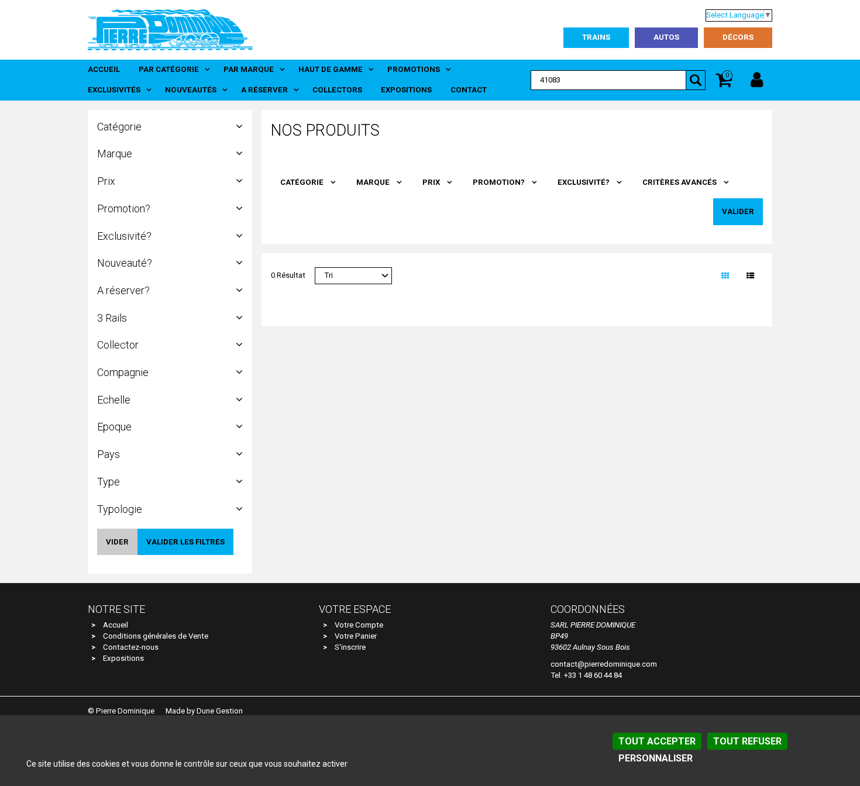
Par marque (248, 69)
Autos (666, 37)
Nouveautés (190, 89)
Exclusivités (114, 89)
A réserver (264, 89)
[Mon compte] (757, 80)
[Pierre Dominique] (170, 29)
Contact (468, 89)
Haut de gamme (330, 69)
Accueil (104, 69)
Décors (738, 37)
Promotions (413, 69)
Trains (596, 37)
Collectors (337, 89)
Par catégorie (169, 69)
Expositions (406, 89)
